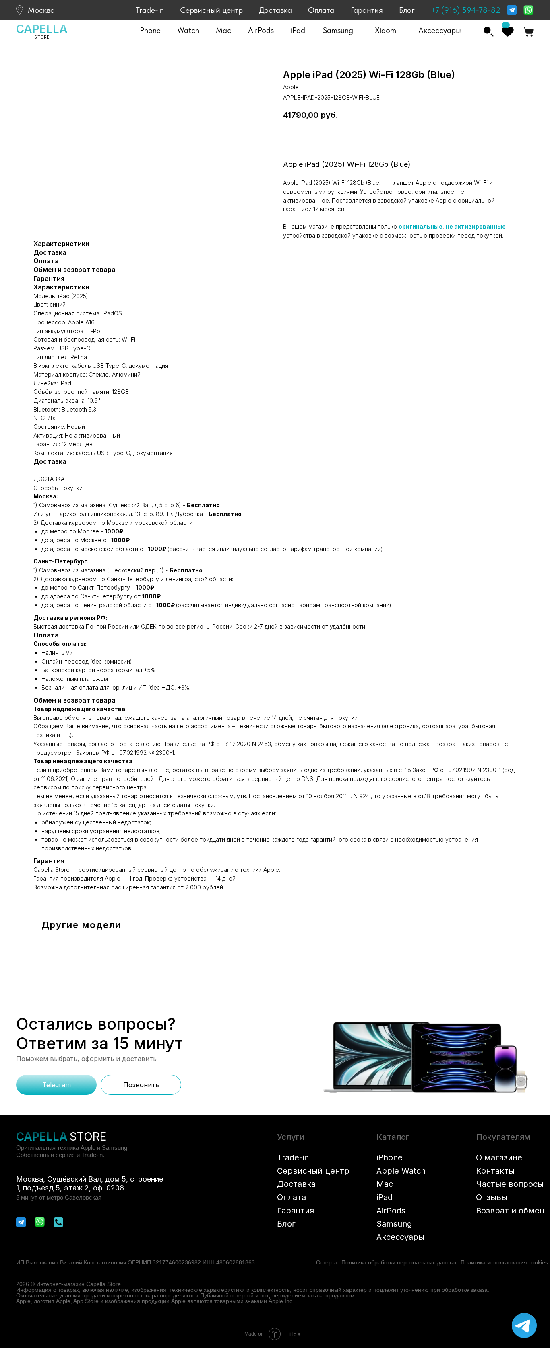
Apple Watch (401, 1171)
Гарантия (367, 10)
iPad (384, 1197)
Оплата (321, 10)
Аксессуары (400, 1237)
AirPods (390, 1210)
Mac (384, 1184)
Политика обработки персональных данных (399, 1262)
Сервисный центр (211, 10)
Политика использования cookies (504, 1262)
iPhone (389, 1157)
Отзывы (491, 1197)
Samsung (394, 1224)
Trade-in (150, 10)
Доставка (275, 10)
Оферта (326, 1262)
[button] (149, 30)
